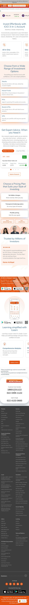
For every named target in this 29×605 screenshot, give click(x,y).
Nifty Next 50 (4, 527)
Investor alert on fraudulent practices (22, 436)
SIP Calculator (19, 496)
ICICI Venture (4, 558)
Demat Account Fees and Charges (7, 482)
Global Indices (4, 537)
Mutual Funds (4, 413)
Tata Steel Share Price (6, 445)
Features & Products (20, 441)
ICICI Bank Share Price (21, 457)
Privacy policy (19, 431)
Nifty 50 (3, 521)
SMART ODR (18, 433)
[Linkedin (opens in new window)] (18, 584)
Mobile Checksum (20, 543)
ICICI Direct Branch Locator (22, 446)
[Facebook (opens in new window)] (6, 584)
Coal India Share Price (20, 459)
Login (10, 5)
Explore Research (14, 174)
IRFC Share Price (5, 443)
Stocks (2, 411)
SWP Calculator (19, 494)
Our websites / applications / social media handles (22, 538)
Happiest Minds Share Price (20, 468)
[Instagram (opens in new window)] (10, 584)
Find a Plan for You (21, 221)
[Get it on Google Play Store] (6, 288)
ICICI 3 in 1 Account (20, 509)
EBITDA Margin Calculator (21, 482)
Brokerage (18, 411)
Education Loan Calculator (21, 503)
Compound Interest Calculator (20, 479)
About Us (18, 425)
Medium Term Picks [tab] (8, 151)
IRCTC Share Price (5, 437)
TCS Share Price (19, 465)
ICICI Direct (3, 560)
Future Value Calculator (21, 484)
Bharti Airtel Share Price (21, 461)
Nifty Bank (3, 523)
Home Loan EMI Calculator (22, 501)
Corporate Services (20, 423)
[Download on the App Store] (18, 288)
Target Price (13, 163)
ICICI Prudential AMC (5, 556)
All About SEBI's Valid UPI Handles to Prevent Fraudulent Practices (7, 478)
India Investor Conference (7, 429)
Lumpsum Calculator (20, 486)
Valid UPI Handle (19, 450)
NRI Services (18, 417)
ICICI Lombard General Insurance (6, 550)
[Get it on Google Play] (20, 591)
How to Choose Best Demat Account (5, 495)
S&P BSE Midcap (5, 535)
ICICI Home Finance (5, 562)
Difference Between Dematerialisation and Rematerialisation (6, 486)
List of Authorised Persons (21, 541)
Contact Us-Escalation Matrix (21, 428)
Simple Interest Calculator (21, 477)
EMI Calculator (19, 488)
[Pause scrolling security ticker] (28, 9)
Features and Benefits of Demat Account (6, 499)
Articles (17, 521)
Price (5, 163)
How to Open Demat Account (5, 502)
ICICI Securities (4, 547)
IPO (2, 427)
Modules (17, 529)
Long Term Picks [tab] (20, 151)
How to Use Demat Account (5, 492)
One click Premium (20, 415)
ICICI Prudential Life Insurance (5, 554)
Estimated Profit (22, 163)
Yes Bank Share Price (6, 439)
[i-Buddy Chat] (22, 600)
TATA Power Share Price (21, 463)
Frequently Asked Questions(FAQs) (20, 439)
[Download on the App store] (9, 591)
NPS (2, 423)
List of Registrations (20, 448)
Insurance (3, 419)
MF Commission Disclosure (22, 443)
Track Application (19, 545)
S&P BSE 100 (4, 533)
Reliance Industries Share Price (6, 448)
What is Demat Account (6, 489)
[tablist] (14, 150)
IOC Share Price (4, 441)
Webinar (17, 523)
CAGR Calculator (19, 499)
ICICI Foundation (5, 545)
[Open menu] (27, 6)
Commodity (3, 415)
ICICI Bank (3, 543)
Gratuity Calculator (20, 490)
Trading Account (19, 513)
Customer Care (19, 419)
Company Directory (5, 452)
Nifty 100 (3, 525)
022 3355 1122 (14, 393)
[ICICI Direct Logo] (4, 5)
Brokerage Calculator (20, 492)
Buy (24, 157)
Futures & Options (5, 425)
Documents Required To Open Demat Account (6, 505)
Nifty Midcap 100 (5, 529)
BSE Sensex (3, 531)
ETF (2, 421)
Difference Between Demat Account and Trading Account (5, 509)
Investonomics (19, 525)
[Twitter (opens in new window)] (14, 584)
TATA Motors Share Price (21, 471)
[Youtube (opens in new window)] (21, 584)
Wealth (17, 421)
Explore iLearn (14, 362)
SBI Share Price (4, 450)
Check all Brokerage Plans (7, 221)
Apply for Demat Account (19, 5)
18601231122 (14, 389)
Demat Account (19, 511)
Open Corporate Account (21, 515)
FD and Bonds (4, 417)
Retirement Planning (20, 413)
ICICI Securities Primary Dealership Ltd (6, 565)
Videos (17, 527)
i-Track (17, 535)
